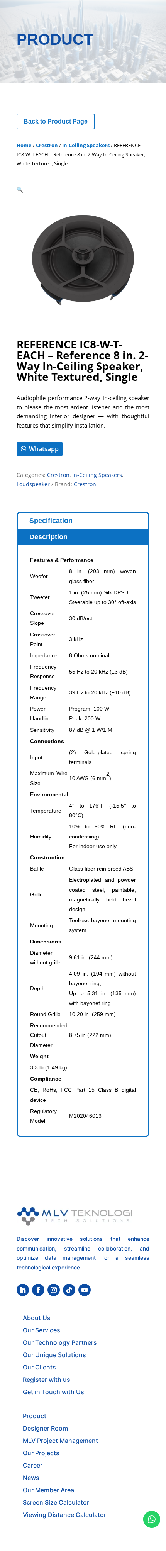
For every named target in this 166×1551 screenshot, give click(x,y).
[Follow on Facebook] (38, 1290)
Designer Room (45, 1428)
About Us (37, 1318)
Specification (51, 520)
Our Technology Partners (60, 1342)
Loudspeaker (33, 484)
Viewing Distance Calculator (64, 1515)
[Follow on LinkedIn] (23, 1290)
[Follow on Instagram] (53, 1290)
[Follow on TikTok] (69, 1290)
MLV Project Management (60, 1440)
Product (34, 1416)
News (31, 1477)
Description (48, 537)
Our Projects (41, 1453)
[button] (20, 189)
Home (24, 145)
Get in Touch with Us (53, 1392)
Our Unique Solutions (54, 1355)
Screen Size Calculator (56, 1502)
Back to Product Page (56, 121)
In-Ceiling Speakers (86, 145)
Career (32, 1465)
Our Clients (39, 1367)
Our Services (41, 1330)
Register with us (46, 1379)
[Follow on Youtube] (84, 1290)
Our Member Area (48, 1490)
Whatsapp (44, 449)
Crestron (47, 145)
